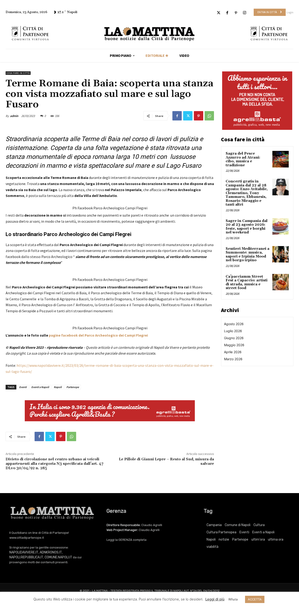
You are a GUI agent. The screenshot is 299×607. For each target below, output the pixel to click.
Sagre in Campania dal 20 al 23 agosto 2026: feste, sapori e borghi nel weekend (246, 227)
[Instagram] (245, 13)
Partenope (72, 387)
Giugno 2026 (234, 338)
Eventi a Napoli (40, 387)
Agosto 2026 (234, 324)
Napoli (58, 387)
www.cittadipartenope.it (26, 537)
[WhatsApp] (209, 115)
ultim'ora (258, 540)
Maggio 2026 (234, 345)
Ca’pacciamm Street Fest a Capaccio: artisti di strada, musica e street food (246, 282)
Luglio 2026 (233, 331)
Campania (214, 525)
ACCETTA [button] (255, 599)
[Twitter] (218, 13)
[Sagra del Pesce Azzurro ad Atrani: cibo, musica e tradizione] (280, 159)
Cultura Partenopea (221, 532)
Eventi (23, 387)
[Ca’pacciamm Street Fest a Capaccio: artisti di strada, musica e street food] (280, 282)
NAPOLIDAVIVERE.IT (23, 552)
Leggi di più (214, 599)
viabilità (212, 547)
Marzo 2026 (233, 359)
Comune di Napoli (237, 525)
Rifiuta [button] (233, 599)
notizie (224, 540)
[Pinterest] (236, 13)
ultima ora (275, 540)
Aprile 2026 (233, 352)
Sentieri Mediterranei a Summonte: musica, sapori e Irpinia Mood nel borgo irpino (247, 255)
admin (14, 116)
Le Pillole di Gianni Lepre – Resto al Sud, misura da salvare (166, 461)
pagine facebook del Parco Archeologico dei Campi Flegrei (98, 335)
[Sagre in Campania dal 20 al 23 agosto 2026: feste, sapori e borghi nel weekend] (280, 226)
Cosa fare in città (18, 73)
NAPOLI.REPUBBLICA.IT (26, 557)
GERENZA (125, 540)
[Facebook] (227, 13)
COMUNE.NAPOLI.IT (58, 557)
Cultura (259, 525)
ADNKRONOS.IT (51, 552)
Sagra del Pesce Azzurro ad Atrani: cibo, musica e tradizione (243, 159)
